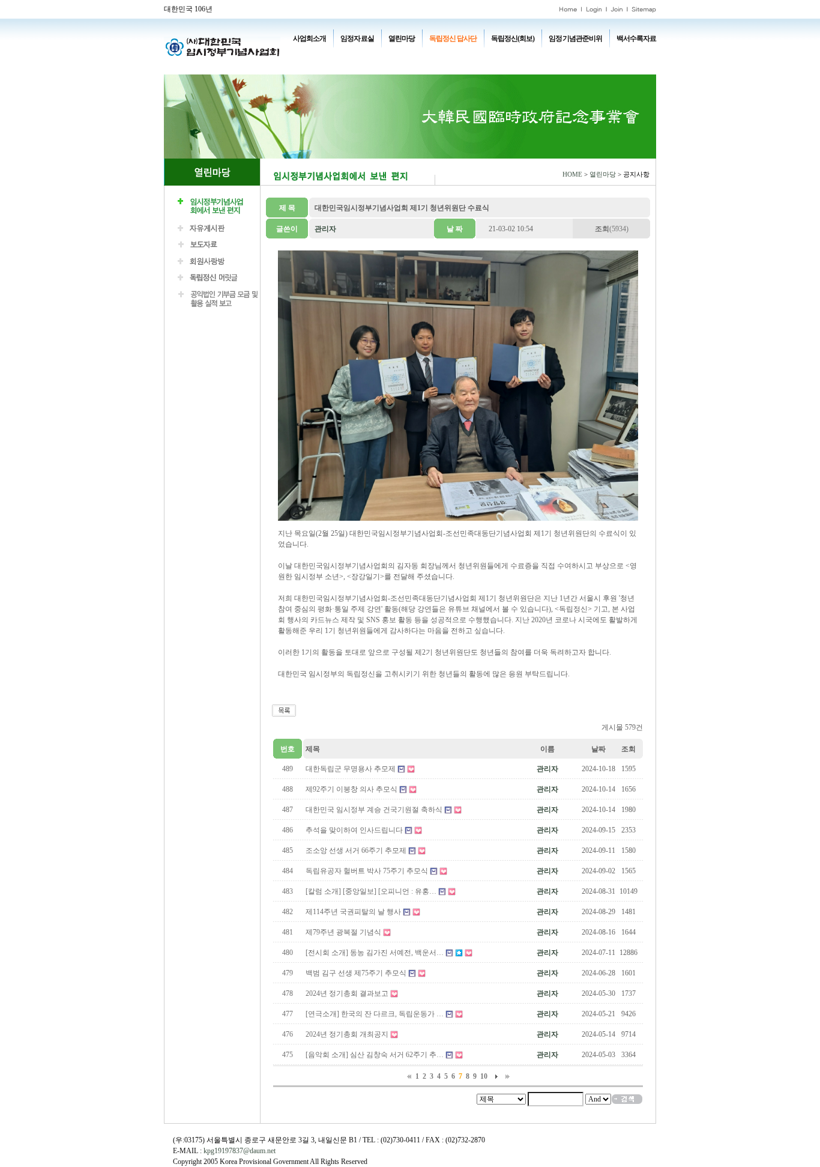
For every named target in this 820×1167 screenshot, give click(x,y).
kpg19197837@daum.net (239, 1151)
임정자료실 (356, 38)
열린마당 (401, 38)
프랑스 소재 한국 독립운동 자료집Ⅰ (578, 55)
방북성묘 (316, 66)
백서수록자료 (636, 38)
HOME (572, 174)
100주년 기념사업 (327, 55)
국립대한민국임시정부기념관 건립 (469, 55)
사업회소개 (309, 38)
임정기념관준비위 (575, 38)
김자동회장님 (359, 66)
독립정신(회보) (512, 38)
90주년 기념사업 (386, 55)
